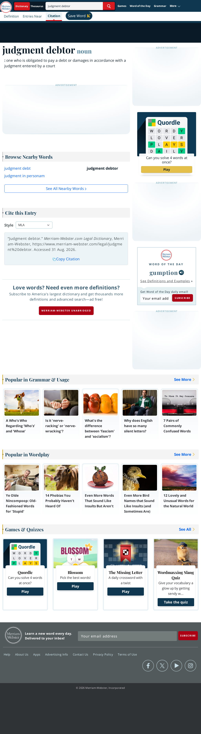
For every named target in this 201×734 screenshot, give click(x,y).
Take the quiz (176, 602)
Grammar (160, 6)
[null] (181, 272)
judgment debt (17, 168)
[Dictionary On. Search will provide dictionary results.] (29, 6)
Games (122, 6)
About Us (22, 654)
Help (7, 654)
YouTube (176, 666)
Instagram (190, 666)
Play (166, 169)
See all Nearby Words (65, 188)
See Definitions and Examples (165, 281)
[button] (175, 6)
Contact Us (81, 654)
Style (8, 225)
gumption (164, 272)
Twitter (162, 666)
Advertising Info (57, 654)
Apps (37, 654)
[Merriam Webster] (166, 255)
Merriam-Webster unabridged (66, 310)
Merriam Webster (13, 635)
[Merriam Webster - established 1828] (6, 5)
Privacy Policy (103, 654)
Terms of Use (127, 654)
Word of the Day (140, 6)
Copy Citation (68, 259)
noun (84, 51)
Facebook (148, 666)
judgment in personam (24, 175)
